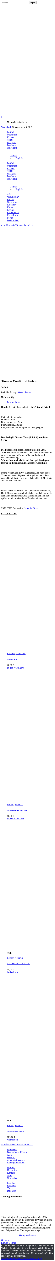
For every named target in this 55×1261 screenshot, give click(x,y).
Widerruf (11, 1157)
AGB (9, 1155)
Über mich (12, 1170)
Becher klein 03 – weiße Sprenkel (18, 964)
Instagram (11, 1183)
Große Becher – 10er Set (15, 1131)
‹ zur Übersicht (8, 225)
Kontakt (11, 1173)
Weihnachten (13, 220)
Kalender (11, 204)
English (5, 1243)
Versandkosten (24, 392)
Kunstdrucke (13, 215)
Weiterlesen (12, 972)
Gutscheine (12, 202)
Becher (10, 804)
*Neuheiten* (13, 197)
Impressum (12, 1149)
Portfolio (11, 1167)
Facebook (11, 1185)
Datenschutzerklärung (17, 1152)
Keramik (11, 210)
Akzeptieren (6, 1258)
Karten (10, 207)
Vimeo (10, 1188)
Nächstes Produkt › (24, 225)
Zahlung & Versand (16, 1160)
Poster (10, 218)
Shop (9, 1175)
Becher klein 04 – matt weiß (17, 810)
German (5, 1240)
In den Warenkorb (15, 668)
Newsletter (12, 1178)
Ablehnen (17, 1258)
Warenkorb (6, 127)
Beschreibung (13, 402)
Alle (9, 194)
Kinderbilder (13, 212)
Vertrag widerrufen (15, 1162)
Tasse (35, 508)
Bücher (10, 199)
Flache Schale (12, 659)
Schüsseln (21, 653)
